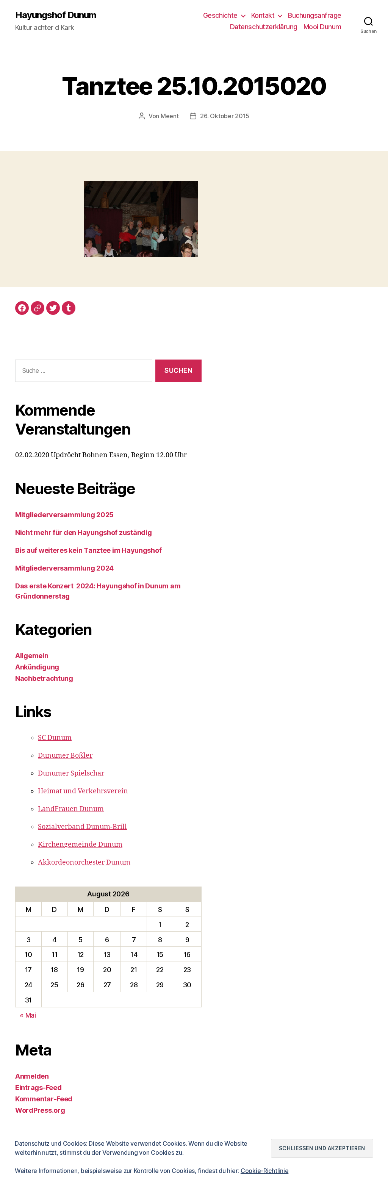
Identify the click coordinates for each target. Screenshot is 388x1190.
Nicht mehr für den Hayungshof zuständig (83, 532)
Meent (170, 116)
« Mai (28, 1015)
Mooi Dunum (322, 27)
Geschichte (220, 15)
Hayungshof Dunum (55, 15)
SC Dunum (55, 737)
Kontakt (263, 15)
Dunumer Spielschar (71, 773)
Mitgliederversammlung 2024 (64, 568)
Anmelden (32, 1076)
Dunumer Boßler (65, 755)
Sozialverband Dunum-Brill (82, 827)
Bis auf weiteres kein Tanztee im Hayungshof (88, 550)
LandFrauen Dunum (71, 809)
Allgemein (31, 656)
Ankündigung (37, 667)
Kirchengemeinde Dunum (80, 844)
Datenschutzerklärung (263, 27)
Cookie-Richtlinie (264, 1170)
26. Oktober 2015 (224, 116)
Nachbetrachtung (44, 678)
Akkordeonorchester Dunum (84, 862)
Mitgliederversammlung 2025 (64, 515)
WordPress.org (40, 1110)
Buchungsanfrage (314, 15)
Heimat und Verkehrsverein (83, 791)
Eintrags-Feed (38, 1087)
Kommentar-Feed (43, 1099)
